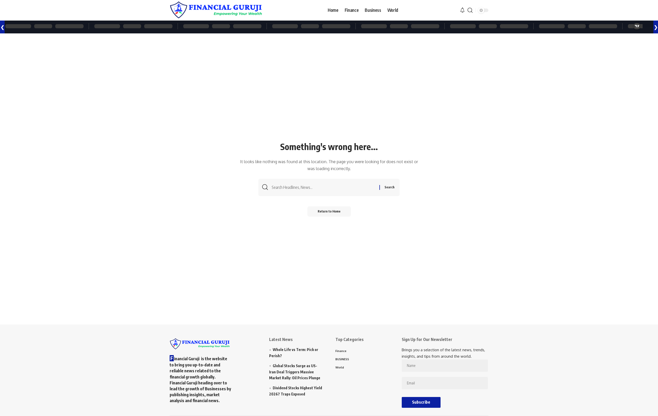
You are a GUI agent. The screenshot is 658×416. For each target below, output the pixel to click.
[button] (470, 10)
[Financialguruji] (216, 10)
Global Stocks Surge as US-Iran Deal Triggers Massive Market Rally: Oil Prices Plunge (294, 372)
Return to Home (329, 211)
